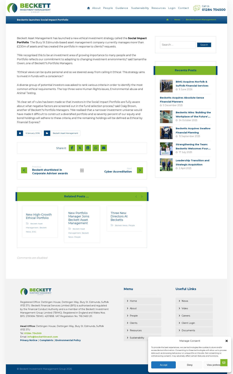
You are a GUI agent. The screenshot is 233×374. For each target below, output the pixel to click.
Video (185, 308)
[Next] (141, 196)
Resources (136, 330)
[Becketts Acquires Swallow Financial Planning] (166, 132)
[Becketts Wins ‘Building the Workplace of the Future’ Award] (166, 116)
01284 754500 (33, 333)
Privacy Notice (28, 340)
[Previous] (136, 196)
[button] (226, 340)
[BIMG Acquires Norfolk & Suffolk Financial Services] (166, 86)
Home (133, 301)
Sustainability (137, 337)
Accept (163, 365)
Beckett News (121, 225)
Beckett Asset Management (65, 133)
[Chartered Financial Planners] (29, 7)
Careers (186, 315)
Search (204, 44)
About (133, 308)
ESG (34, 231)
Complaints (46, 340)
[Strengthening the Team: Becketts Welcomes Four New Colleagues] (166, 148)
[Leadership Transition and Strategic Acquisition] (166, 164)
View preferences (216, 365)
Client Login (188, 323)
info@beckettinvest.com (42, 336)
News (185, 301)
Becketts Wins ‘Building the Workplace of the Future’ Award (193, 116)
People (77, 237)
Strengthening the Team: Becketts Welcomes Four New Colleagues (192, 148)
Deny (190, 365)
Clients (133, 323)
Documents (188, 330)
